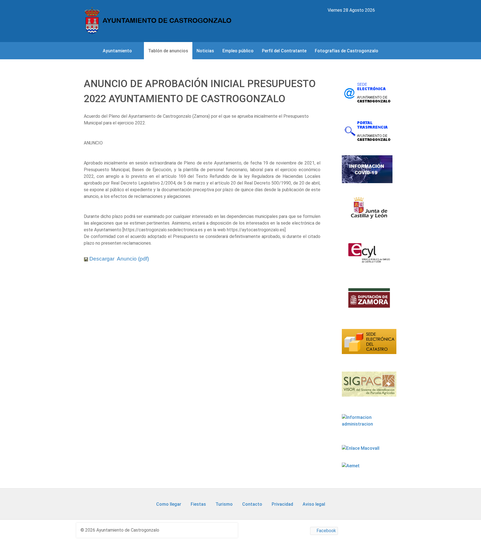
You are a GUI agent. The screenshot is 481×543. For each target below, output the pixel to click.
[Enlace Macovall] (361, 448)
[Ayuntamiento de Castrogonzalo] (159, 20)
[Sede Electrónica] (368, 92)
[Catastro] (369, 345)
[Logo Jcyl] (369, 211)
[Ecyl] (369, 256)
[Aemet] (351, 466)
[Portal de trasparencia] (368, 131)
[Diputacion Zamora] (369, 301)
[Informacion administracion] (369, 424)
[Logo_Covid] (368, 169)
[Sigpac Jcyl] (369, 387)
